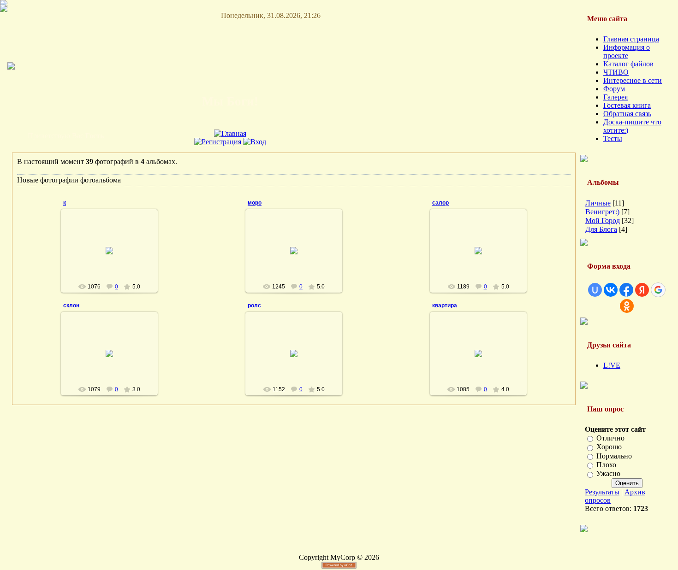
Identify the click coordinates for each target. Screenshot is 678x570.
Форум (614, 89)
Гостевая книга (627, 105)
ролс (254, 305)
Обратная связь (627, 114)
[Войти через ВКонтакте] (611, 290)
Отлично (610, 438)
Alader (113, 258)
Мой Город (602, 220)
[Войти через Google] (658, 289)
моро (255, 203)
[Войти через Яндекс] (642, 290)
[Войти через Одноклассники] (627, 306)
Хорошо (609, 447)
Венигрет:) (602, 212)
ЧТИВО (616, 72)
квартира (444, 305)
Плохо (606, 465)
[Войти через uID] (595, 290)
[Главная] (230, 133)
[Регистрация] (217, 142)
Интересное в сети (632, 80)
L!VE (611, 365)
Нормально (614, 456)
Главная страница (631, 39)
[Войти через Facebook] (626, 290)
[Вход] (254, 142)
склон (71, 305)
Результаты (602, 492)
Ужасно (608, 474)
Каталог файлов (628, 64)
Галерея (615, 97)
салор (440, 203)
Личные (598, 203)
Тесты (612, 138)
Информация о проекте (626, 51)
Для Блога (601, 229)
